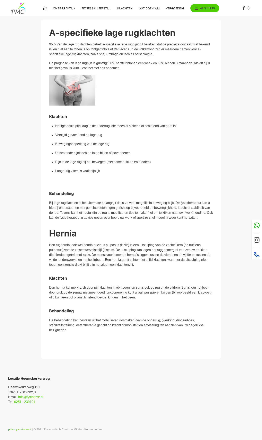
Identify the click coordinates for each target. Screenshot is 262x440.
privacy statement (19, 429)
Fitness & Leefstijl (96, 8)
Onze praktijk (64, 8)
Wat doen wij (149, 8)
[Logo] (18, 8)
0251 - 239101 (24, 402)
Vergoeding (175, 8)
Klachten (125, 8)
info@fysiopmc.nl (30, 397)
